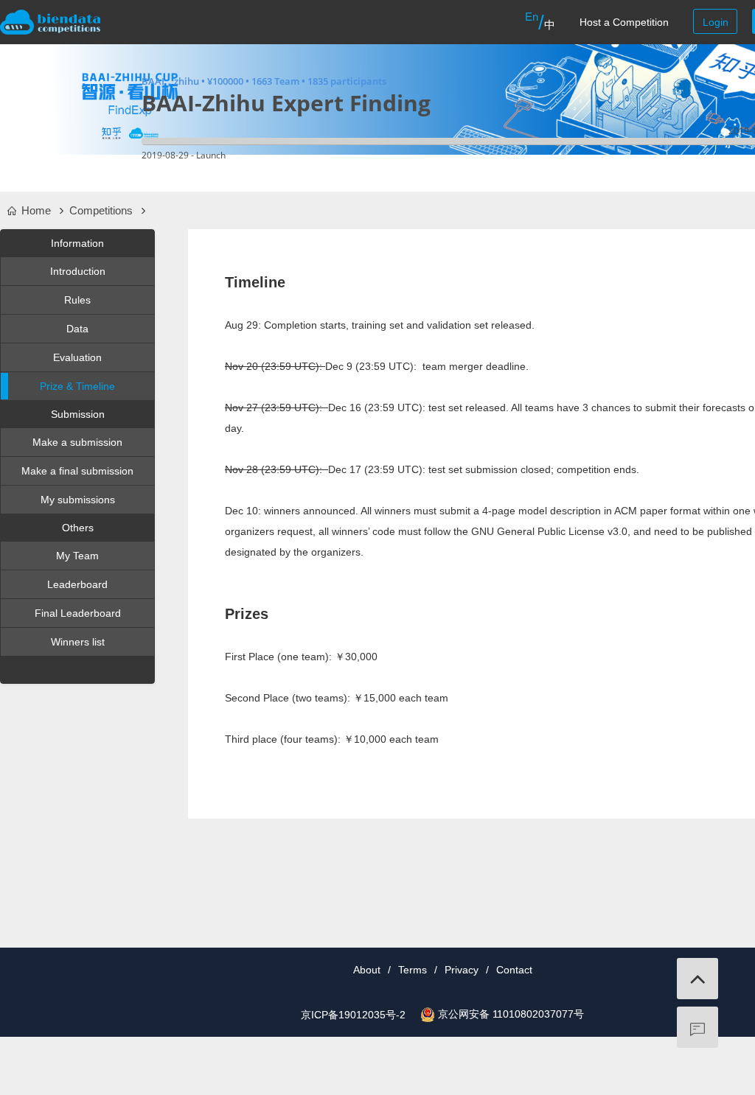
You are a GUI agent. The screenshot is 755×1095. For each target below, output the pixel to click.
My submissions (78, 499)
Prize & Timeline (77, 386)
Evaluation (77, 357)
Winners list (78, 642)
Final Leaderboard (78, 613)
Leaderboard (77, 584)
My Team (77, 556)
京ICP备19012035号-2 (353, 1015)
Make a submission (77, 442)
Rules (77, 300)
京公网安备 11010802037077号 (511, 1014)
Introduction (77, 271)
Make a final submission (77, 471)
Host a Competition (624, 22)
